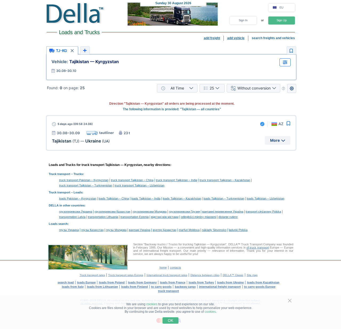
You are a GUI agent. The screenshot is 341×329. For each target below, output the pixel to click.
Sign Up (282, 20)
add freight (212, 38)
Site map (252, 275)
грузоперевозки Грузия (184, 211)
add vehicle (236, 38)
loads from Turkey (201, 282)
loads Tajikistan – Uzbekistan (265, 198)
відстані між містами (164, 216)
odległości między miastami (198, 216)
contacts (175, 267)
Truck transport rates (92, 275)
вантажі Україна (139, 229)
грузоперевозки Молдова (150, 211)
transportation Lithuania (103, 216)
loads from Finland (134, 286)
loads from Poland (112, 282)
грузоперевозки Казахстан (112, 211)
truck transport (168, 291)
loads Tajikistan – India (145, 198)
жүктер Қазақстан (164, 229)
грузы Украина (69, 229)
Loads (78, 192)
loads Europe (86, 282)
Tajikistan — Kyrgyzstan (85, 61)
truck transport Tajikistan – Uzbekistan (139, 185)
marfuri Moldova (189, 229)
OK (170, 320)
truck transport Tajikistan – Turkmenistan (85, 185)
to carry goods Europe (259, 286)
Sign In (243, 20)
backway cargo (185, 286)
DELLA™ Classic (233, 275)
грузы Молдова (116, 229)
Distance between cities (205, 275)
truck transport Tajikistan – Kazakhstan (225, 180)
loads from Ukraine (230, 282)
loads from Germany (142, 282)
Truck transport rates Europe (125, 275)
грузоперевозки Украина (75, 211)
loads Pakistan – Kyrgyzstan (77, 198)
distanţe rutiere (228, 216)
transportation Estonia (134, 216)
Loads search (58, 223)
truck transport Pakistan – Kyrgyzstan (83, 180)
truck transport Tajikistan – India (176, 180)
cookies (151, 304)
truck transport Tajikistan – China (132, 180)
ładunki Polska (238, 229)
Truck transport (59, 174)
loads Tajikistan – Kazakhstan (182, 198)
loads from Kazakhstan (263, 282)
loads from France (172, 282)
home (163, 267)
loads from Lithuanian (102, 286)
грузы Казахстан (92, 229)
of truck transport (257, 247)
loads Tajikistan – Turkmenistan (224, 198)
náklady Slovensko (214, 229)
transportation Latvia (72, 216)
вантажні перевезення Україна (222, 211)
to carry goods (161, 286)
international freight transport (220, 286)
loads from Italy (73, 286)
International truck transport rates (167, 275)
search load (66, 282)
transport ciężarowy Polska (263, 211)
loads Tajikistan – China (114, 198)
